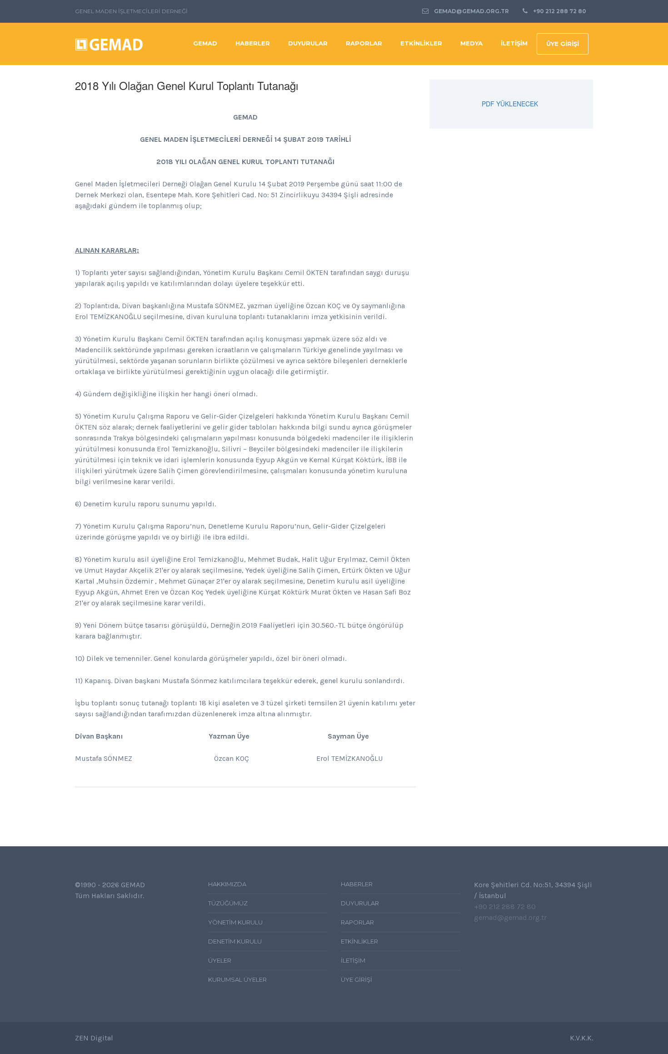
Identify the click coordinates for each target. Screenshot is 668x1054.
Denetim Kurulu (235, 941)
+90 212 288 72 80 (559, 11)
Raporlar (364, 43)
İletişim (514, 43)
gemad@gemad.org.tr (471, 11)
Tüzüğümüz (228, 903)
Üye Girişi (562, 43)
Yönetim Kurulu (235, 922)
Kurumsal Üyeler (237, 979)
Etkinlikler (359, 941)
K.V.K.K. (581, 1038)
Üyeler (219, 960)
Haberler (252, 43)
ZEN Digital (94, 1038)
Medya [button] (471, 43)
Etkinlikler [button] (421, 43)
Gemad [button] (205, 43)
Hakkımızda (227, 884)
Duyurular (308, 43)
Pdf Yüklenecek (510, 103)
